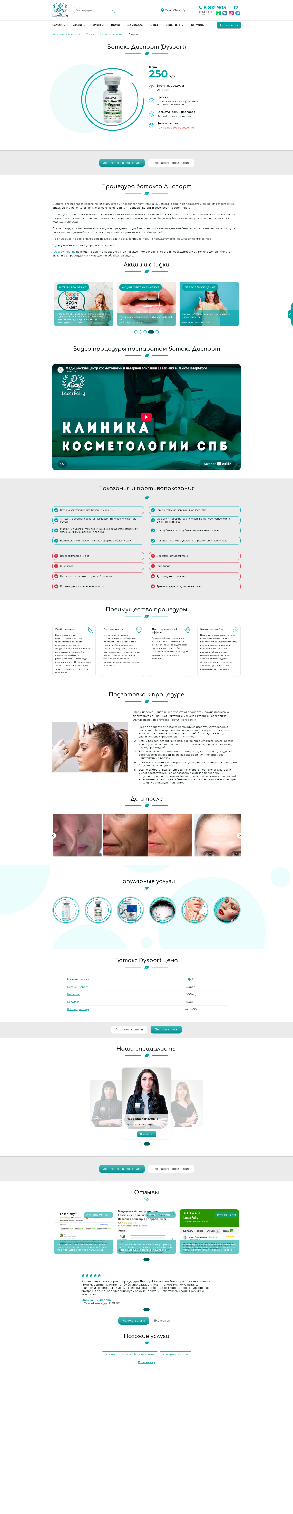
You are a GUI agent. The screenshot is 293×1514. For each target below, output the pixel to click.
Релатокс (73, 994)
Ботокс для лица (78, 1009)
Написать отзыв (134, 1320)
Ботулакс (73, 1001)
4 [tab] (152, 332)
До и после (135, 24)
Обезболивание (64, 251)
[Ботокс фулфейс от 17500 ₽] (227, 910)
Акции (77, 24)
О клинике (172, 24)
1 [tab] (137, 332)
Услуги (57, 24)
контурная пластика (175, 1354)
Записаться (230, 25)
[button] (140, 1144)
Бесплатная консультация (171, 162)
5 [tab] (157, 332)
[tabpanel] (83, 304)
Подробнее (146, 1134)
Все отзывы (162, 1320)
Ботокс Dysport (77, 987)
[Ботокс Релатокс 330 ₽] (130, 910)
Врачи (115, 24)
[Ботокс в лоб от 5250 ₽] (162, 910)
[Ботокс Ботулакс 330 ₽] (66, 910)
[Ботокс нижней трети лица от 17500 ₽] (194, 910)
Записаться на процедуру (122, 162)
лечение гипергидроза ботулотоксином (129, 1354)
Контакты (197, 24)
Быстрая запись (166, 1029)
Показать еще (146, 1362)
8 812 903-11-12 (221, 7)
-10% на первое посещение (175, 127)
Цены (154, 24)
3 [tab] (148, 332)
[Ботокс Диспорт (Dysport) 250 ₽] (98, 910)
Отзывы (98, 24)
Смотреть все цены (129, 1029)
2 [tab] (143, 332)
